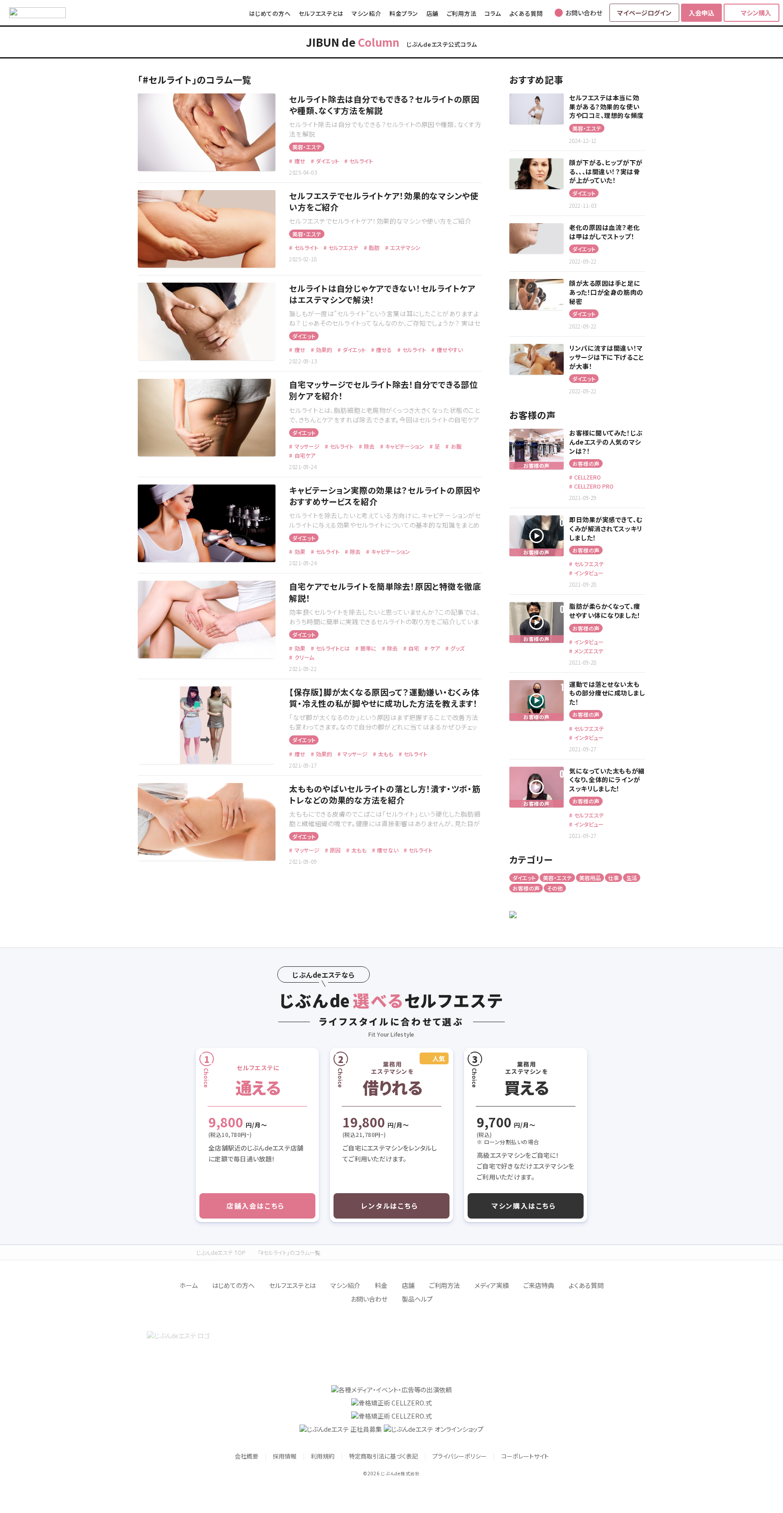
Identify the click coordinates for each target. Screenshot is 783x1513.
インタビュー (588, 573)
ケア (434, 648)
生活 (631, 877)
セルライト (360, 161)
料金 (381, 1285)
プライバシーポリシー (459, 1456)
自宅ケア (304, 455)
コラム (492, 13)
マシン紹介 (366, 13)
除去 (368, 446)
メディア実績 (491, 1285)
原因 (335, 850)
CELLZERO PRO (593, 486)
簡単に (368, 648)
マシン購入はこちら (524, 1205)
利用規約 (322, 1456)
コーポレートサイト (525, 1456)
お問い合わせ (369, 1299)
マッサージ (306, 446)
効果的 (323, 349)
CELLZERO (587, 477)
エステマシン (404, 247)
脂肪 (373, 247)
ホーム (188, 1285)
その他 (555, 888)
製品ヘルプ (417, 1299)
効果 (299, 551)
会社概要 (246, 1456)
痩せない (387, 850)
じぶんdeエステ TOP (220, 1252)
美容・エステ (306, 147)
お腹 (455, 446)
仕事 (613, 877)
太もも (385, 754)
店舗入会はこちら (256, 1205)
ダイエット (326, 161)
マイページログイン (644, 12)
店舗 (432, 13)
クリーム (303, 657)
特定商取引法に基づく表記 (383, 1456)
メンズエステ (588, 651)
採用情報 (284, 1456)
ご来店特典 (538, 1285)
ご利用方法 (462, 13)
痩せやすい (448, 349)
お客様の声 (585, 463)
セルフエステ (342, 247)
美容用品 (590, 877)
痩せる (383, 349)
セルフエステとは (321, 13)
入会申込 (701, 12)
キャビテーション (404, 446)
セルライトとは (332, 648)
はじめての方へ (270, 13)
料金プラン (403, 13)
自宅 (413, 648)
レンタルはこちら (389, 1205)
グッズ (456, 648)
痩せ (299, 161)
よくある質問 (526, 13)
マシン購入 (756, 12)
